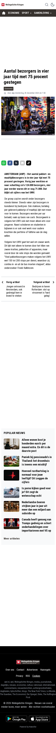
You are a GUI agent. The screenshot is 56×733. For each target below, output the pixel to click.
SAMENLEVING (41, 12)
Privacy (19, 675)
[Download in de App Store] (39, 719)
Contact (20, 669)
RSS (28, 675)
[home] (4, 13)
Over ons (10, 669)
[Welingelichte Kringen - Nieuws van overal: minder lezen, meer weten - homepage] (13, 4)
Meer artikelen (12, 538)
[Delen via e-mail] (22, 163)
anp (13, 93)
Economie (8, 88)
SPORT (25, 12)
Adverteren (32, 669)
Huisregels (45, 669)
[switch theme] (52, 4)
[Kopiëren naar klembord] (28, 163)
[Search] (47, 4)
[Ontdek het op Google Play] (16, 719)
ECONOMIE (13, 12)
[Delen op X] (16, 163)
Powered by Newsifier (28, 727)
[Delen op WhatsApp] (3, 163)
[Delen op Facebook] (9, 163)
